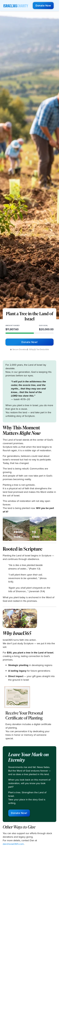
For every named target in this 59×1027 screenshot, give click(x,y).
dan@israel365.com (13, 844)
